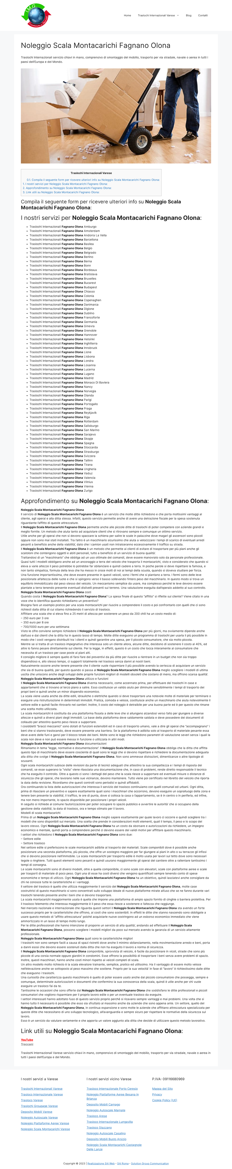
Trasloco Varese (32, 1100)
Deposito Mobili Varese (36, 1111)
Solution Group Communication (150, 1163)
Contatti (203, 15)
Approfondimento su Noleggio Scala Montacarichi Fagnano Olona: (67, 188)
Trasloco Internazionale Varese (42, 1094)
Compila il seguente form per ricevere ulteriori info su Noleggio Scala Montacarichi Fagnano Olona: (93, 179)
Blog (188, 15)
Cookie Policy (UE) (164, 1100)
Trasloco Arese (97, 1116)
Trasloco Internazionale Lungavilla (110, 1122)
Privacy (157, 1094)
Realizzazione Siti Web (101, 1163)
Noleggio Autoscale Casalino (106, 1133)
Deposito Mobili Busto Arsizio (106, 1139)
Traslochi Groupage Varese (39, 1106)
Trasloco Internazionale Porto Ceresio (112, 1088)
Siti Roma (123, 1163)
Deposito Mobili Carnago (103, 1104)
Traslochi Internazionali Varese (156, 15)
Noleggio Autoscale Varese (39, 1117)
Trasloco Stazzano (99, 1127)
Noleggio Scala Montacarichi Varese (45, 1129)
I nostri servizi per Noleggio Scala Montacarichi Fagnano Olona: (65, 184)
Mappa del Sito (162, 1088)
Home (127, 15)
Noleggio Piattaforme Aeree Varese (45, 1123)
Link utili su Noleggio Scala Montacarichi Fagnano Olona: (61, 192)
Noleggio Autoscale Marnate (106, 1110)
